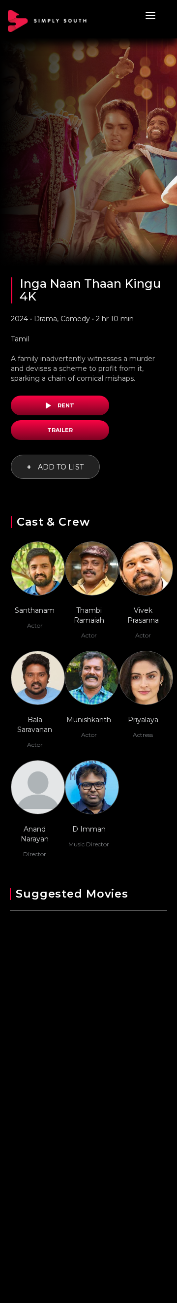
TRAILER (60, 430)
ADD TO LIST (55, 467)
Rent (65, 405)
